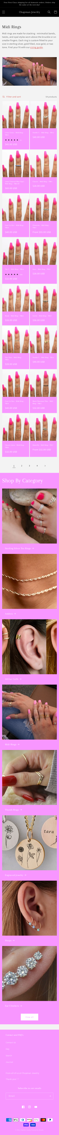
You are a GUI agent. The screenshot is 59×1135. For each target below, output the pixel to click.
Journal (9, 1062)
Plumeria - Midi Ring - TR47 (41, 226)
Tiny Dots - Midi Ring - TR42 (13, 359)
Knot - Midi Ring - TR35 (42, 269)
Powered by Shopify (37, 1130)
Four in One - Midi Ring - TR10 (14, 226)
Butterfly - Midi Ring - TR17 (43, 445)
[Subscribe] (50, 1096)
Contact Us (11, 1042)
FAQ (7, 1049)
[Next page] (45, 466)
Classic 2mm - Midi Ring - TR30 (15, 446)
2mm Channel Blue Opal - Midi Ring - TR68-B (15, 183)
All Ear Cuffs (11, 679)
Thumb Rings (12, 809)
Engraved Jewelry (14, 875)
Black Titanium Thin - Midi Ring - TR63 (43, 402)
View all (29, 1017)
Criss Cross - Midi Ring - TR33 (14, 134)
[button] (3, 12)
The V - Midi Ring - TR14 (14, 269)
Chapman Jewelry (25, 1130)
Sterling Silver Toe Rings (18, 548)
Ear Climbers (12, 1005)
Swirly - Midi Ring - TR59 (42, 316)
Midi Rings (10, 744)
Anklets (9, 613)
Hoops (8, 940)
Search (9, 1055)
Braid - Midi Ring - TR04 (14, 316)
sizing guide (36, 47)
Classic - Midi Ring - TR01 (43, 182)
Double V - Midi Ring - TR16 (43, 133)
